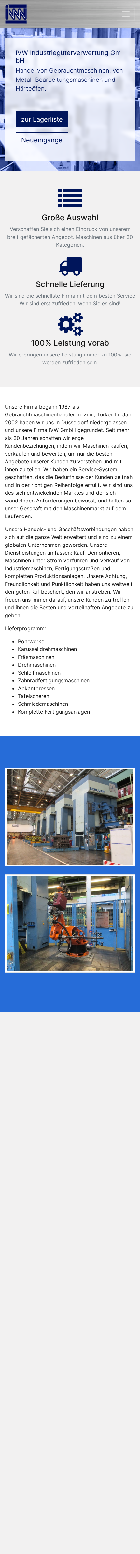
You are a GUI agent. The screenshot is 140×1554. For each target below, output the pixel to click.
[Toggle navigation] (126, 14)
